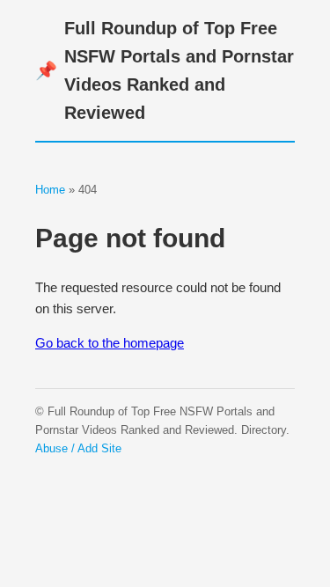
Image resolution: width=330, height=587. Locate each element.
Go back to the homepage (109, 342)
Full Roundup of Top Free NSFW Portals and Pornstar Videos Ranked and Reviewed (164, 70)
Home (50, 189)
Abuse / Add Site (78, 448)
